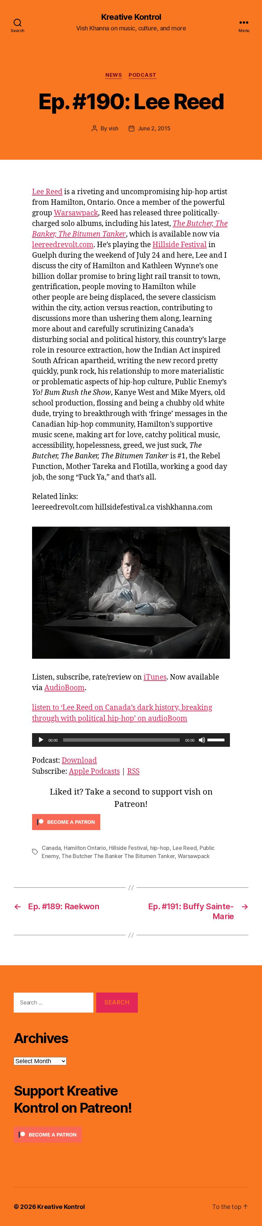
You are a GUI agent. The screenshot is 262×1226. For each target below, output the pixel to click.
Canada (51, 847)
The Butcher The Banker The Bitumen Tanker (118, 856)
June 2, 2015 (154, 128)
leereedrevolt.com (62, 245)
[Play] (41, 740)
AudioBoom (64, 688)
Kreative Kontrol (131, 17)
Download (79, 760)
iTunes (155, 677)
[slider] (217, 739)
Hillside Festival (179, 245)
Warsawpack (76, 213)
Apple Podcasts (94, 771)
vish (113, 128)
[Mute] (202, 740)
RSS (133, 771)
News (113, 75)
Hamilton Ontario (85, 847)
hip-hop (160, 847)
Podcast (143, 75)
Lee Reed (47, 192)
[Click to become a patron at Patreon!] (131, 822)
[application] (131, 740)
